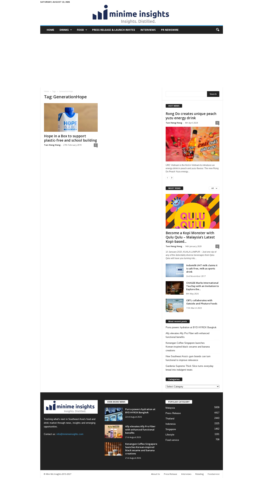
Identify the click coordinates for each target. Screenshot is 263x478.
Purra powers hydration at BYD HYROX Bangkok (191, 327)
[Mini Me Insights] (131, 14)
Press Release (173, 413)
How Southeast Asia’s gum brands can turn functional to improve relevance (188, 358)
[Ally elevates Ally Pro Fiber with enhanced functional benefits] (114, 431)
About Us (155, 474)
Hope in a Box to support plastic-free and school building (70, 138)
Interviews (148, 29)
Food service (172, 440)
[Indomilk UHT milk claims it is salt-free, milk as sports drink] (175, 270)
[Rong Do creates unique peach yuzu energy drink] (192, 144)
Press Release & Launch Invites (113, 29)
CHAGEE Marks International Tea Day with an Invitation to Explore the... (202, 286)
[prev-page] (167, 177)
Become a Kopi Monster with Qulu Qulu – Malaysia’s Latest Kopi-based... (190, 237)
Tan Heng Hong (52, 145)
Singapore (170, 429)
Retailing (199, 474)
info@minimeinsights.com (70, 434)
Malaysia (170, 407)
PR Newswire (170, 29)
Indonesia (170, 424)
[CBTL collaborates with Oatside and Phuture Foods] (175, 305)
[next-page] (172, 177)
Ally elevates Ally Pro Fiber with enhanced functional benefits (187, 335)
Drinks (64, 29)
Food (80, 29)
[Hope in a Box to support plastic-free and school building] (71, 117)
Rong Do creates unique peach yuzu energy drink (191, 115)
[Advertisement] (131, 61)
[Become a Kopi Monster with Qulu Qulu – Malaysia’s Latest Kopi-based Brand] (192, 211)
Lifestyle (169, 434)
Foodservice (214, 474)
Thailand (169, 418)
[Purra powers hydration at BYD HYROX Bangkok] (114, 414)
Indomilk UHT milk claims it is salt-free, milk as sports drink (201, 268)
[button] (217, 30)
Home (50, 29)
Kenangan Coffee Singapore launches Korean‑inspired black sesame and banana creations (188, 347)
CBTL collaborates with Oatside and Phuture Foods (201, 302)
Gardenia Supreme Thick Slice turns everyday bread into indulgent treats (189, 368)
